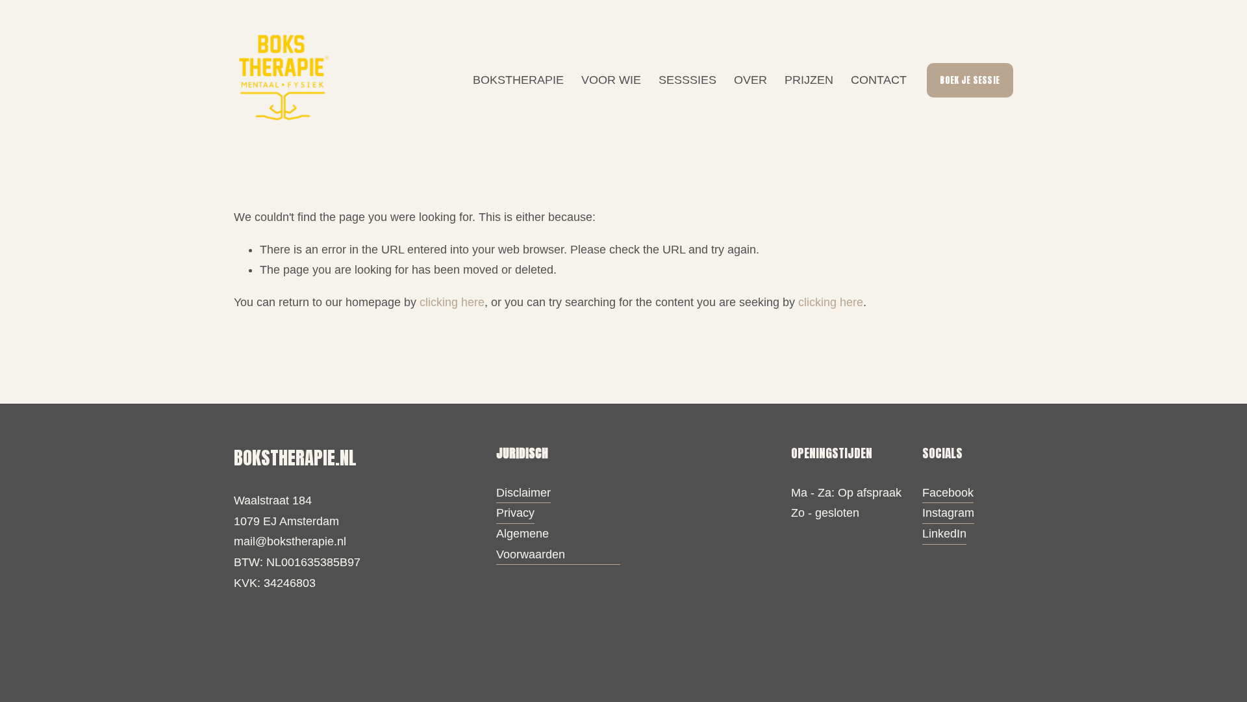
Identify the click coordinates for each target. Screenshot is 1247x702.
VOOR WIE (611, 79)
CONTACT (879, 79)
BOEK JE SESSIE (970, 80)
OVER (750, 79)
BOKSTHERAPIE (518, 79)
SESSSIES (687, 79)
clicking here (452, 302)
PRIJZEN (809, 79)
